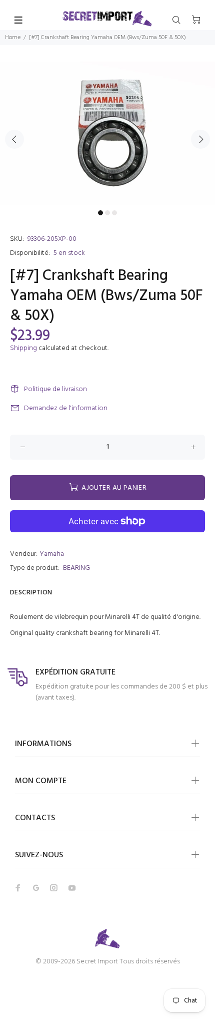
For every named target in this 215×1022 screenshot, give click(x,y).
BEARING (76, 568)
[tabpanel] (107, 133)
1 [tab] (100, 212)
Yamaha (52, 554)
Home (12, 38)
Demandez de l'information (66, 408)
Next (200, 139)
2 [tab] (107, 212)
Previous (14, 139)
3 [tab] (114, 212)
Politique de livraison (55, 389)
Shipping (23, 348)
